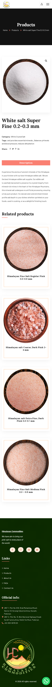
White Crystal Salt (18, 136)
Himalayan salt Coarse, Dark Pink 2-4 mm (26, 348)
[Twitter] (13, 149)
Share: (5, 149)
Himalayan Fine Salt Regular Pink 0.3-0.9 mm (26, 277)
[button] (46, 61)
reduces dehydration (26, 143)
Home (5, 30)
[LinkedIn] (18, 149)
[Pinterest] (16, 149)
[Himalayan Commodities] (6, 4)
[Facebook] (10, 149)
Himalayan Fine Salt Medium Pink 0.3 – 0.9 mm (26, 490)
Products (15, 30)
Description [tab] (26, 162)
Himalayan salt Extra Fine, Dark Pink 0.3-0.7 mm (26, 419)
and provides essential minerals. (20, 140)
